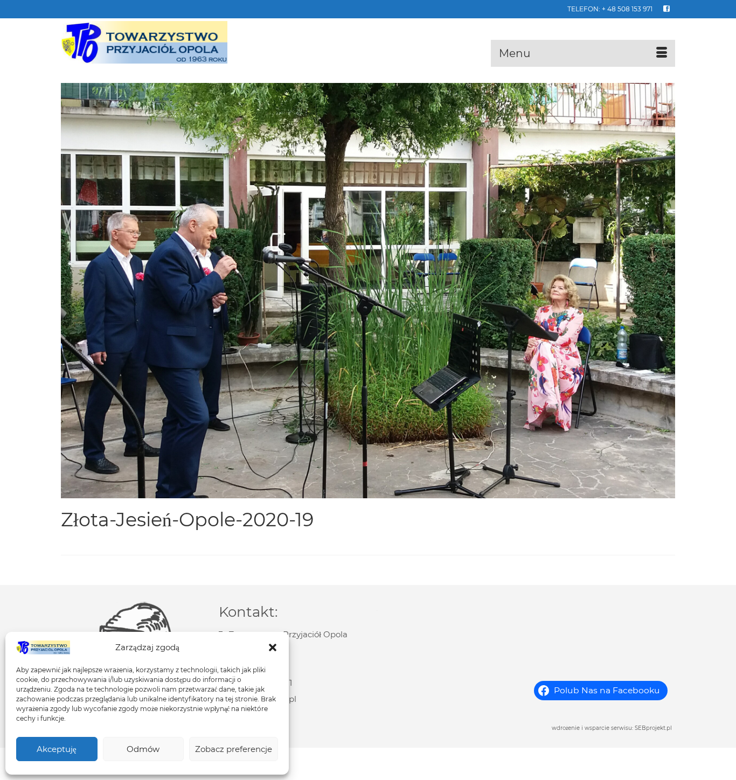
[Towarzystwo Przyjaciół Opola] (158, 42)
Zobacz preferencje (233, 749)
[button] (272, 647)
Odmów (143, 749)
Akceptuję (57, 749)
